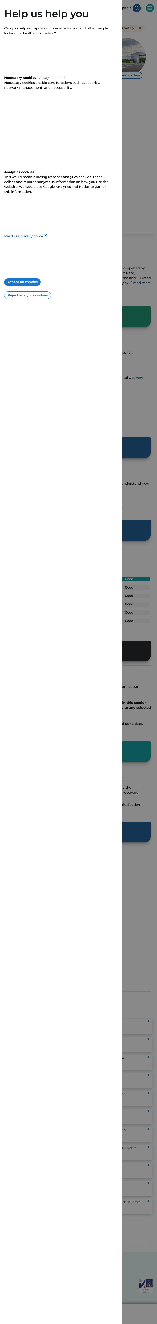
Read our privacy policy (23, 236)
